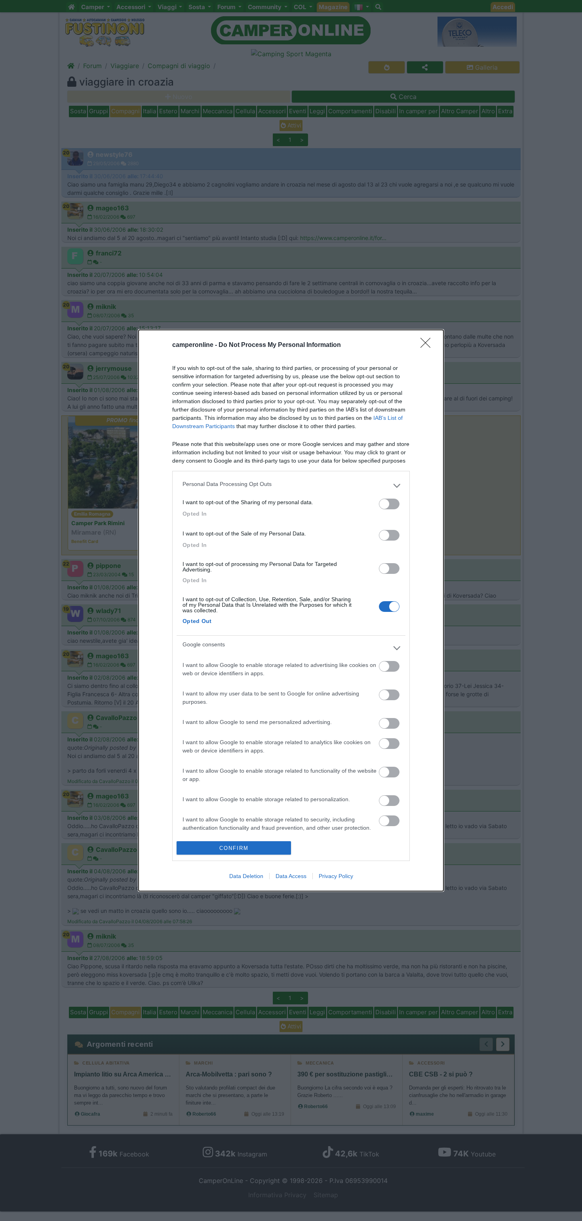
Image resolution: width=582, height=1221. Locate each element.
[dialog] (291, 610)
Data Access (291, 876)
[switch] (389, 504)
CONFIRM (234, 848)
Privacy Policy (336, 876)
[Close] (428, 345)
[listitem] (291, 486)
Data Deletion (246, 876)
